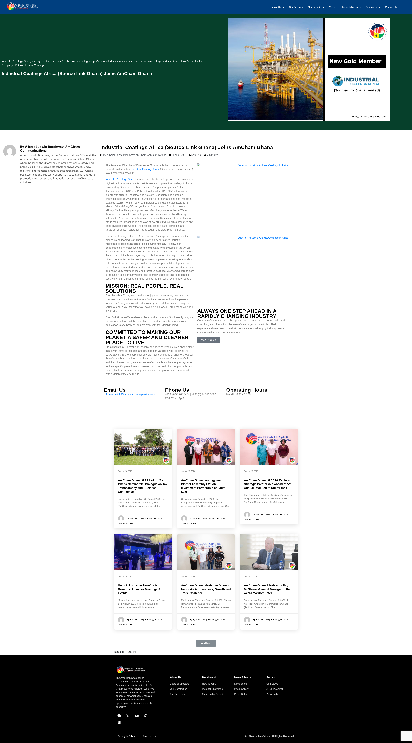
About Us (176, 677)
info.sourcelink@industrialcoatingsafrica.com (129, 394)
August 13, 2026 (188, 576)
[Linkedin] (119, 722)
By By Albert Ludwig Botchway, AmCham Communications (140, 520)
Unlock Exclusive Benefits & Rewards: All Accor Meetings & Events (139, 589)
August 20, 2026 (125, 471)
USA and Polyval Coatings (29, 65)
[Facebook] (119, 716)
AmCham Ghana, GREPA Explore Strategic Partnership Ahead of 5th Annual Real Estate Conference (267, 484)
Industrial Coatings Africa (16, 61)
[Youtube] (137, 716)
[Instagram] (145, 716)
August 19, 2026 (125, 576)
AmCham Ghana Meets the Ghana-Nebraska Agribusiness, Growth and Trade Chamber (206, 589)
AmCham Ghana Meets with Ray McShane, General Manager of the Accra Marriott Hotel (267, 589)
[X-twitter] (128, 716)
